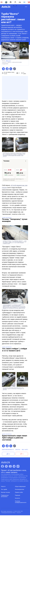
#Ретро (18, 449)
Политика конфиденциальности (20, 501)
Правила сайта (19, 492)
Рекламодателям (19, 489)
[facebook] (7, 68)
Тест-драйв (4, 489)
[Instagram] (18, 466)
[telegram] (3, 68)
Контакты (17, 498)
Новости (3, 486)
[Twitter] (6, 466)
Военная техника (5, 492)
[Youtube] (10, 466)
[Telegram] (14, 466)
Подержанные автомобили (5, 496)
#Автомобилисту (8, 449)
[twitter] (10, 68)
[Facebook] (2, 466)
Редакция (17, 495)
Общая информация (20, 486)
